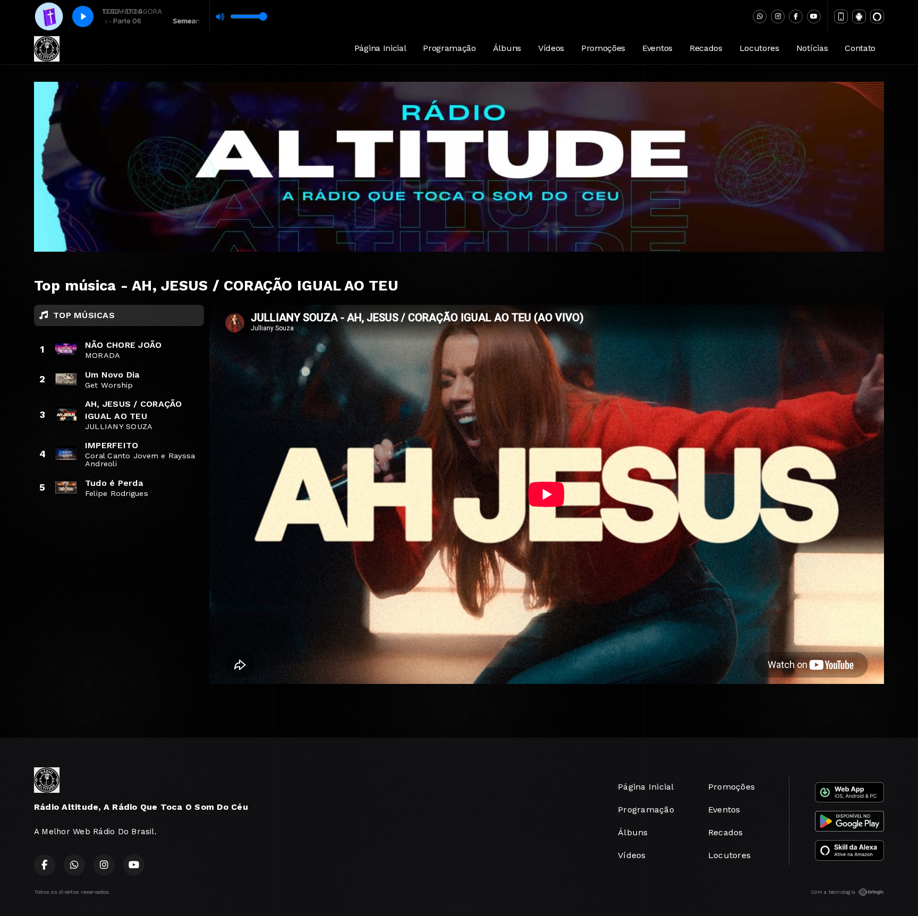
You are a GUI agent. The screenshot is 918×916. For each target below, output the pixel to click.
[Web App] (841, 16)
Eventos (657, 48)
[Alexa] (877, 16)
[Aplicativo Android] (859, 16)
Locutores (759, 48)
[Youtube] (814, 16)
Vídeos (551, 48)
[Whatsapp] (760, 16)
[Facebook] (796, 16)
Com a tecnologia (833, 892)
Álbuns (507, 48)
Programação (449, 48)
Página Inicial (380, 48)
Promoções (603, 48)
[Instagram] (778, 16)
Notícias (812, 48)
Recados (706, 48)
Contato (860, 48)
